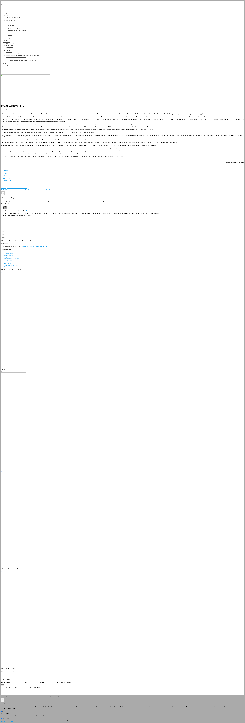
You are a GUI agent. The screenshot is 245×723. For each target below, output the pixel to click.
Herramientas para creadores (12, 58)
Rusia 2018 (10, 35)
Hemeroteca (8, 38)
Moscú (4, 176)
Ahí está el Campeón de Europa (10, 265)
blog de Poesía (11, 33)
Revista (7, 15)
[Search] (13, 671)
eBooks (7, 65)
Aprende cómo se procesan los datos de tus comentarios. (34, 246)
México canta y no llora (8, 267)
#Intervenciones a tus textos (15, 62)
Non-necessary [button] (4, 716)
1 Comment (8, 111)
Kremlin (5, 171)
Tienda (4, 63)
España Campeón (7, 252)
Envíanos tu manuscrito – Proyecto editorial (16, 57)
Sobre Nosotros (6, 42)
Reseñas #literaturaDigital (14, 28)
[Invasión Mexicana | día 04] (25, 102)
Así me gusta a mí (7, 263)
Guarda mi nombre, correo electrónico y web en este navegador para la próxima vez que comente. (25, 240)
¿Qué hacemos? (9, 47)
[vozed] (2, 4)
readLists (8, 40)
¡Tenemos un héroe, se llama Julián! (11, 258)
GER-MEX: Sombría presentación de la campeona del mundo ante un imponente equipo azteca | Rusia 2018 (26, 189)
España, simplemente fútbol (9, 257)
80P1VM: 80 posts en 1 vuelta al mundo (17, 30)
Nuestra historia (9, 45)
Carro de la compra (10, 67)
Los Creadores (6, 50)
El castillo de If (11, 25)
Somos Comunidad (10, 48)
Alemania (5, 170)
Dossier (7, 22)
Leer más (82, 696)
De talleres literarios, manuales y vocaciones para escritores (22, 60)
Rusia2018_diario (7, 180)
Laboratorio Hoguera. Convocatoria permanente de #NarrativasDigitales (22, 55)
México (5, 175)
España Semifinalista (8, 260)
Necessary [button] (3, 710)
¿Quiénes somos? (10, 43)
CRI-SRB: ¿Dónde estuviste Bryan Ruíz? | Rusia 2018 (14, 188)
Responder (28, 210)
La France (5, 262)
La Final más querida (8, 253)
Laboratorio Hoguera (10, 20)
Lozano (5, 173)
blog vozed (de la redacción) (14, 32)
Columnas (8, 23)
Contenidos (5, 13)
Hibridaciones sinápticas (13, 27)
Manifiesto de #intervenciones (13, 17)
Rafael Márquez (6, 178)
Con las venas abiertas (8, 255)
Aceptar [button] (77, 696)
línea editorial (9, 52)
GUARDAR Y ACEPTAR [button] (7, 721)
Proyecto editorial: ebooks (12, 37)
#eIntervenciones (10, 18)
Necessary (4, 711)
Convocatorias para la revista (12, 53)
